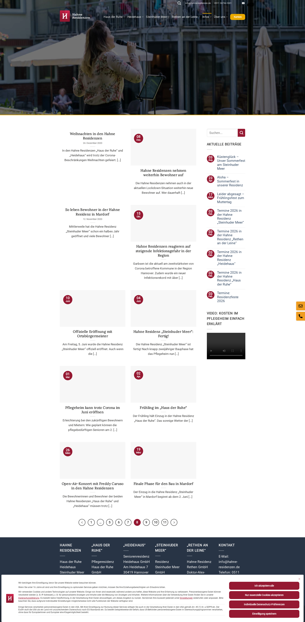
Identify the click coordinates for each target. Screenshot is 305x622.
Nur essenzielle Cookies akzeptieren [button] (264, 595)
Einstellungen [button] (186, 598)
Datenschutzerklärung (28, 598)
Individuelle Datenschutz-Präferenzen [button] (264, 604)
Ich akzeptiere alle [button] (264, 585)
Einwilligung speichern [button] (264, 613)
